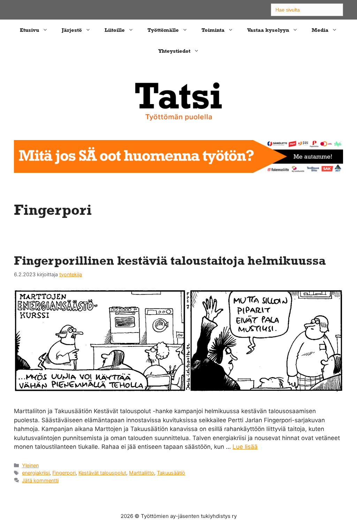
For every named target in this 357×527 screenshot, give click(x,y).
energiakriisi (36, 473)
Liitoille (115, 30)
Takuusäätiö (171, 473)
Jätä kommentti (40, 480)
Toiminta (213, 30)
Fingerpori (64, 473)
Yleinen (30, 465)
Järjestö (72, 30)
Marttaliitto (141, 473)
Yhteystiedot (174, 51)
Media (320, 30)
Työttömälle (163, 30)
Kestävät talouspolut (102, 473)
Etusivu (29, 30)
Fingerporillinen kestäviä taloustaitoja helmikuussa (170, 260)
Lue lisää (245, 446)
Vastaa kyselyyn (268, 30)
